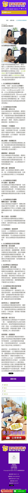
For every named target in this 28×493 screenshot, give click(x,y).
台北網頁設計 (16, 75)
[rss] (25, 8)
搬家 (5, 391)
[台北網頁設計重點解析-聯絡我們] (14, 418)
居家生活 (6, 394)
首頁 (7, 20)
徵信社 (5, 388)
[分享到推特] (21, 8)
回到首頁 (6, 9)
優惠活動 (12, 20)
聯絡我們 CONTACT (14, 483)
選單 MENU (7, 12)
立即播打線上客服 (7, 491)
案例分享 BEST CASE (14, 478)
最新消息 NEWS (14, 481)
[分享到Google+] (23, 8)
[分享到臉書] (19, 8)
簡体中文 (16, 9)
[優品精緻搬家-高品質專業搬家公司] (14, 4)
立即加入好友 (21, 491)
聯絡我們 (11, 9)
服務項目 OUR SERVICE (14, 476)
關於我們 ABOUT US (14, 474)
